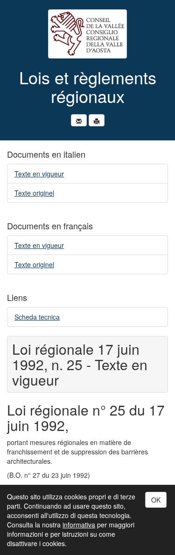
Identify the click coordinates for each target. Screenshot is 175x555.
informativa (79, 524)
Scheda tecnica (37, 316)
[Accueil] (87, 33)
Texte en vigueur (39, 173)
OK (156, 499)
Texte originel (34, 192)
